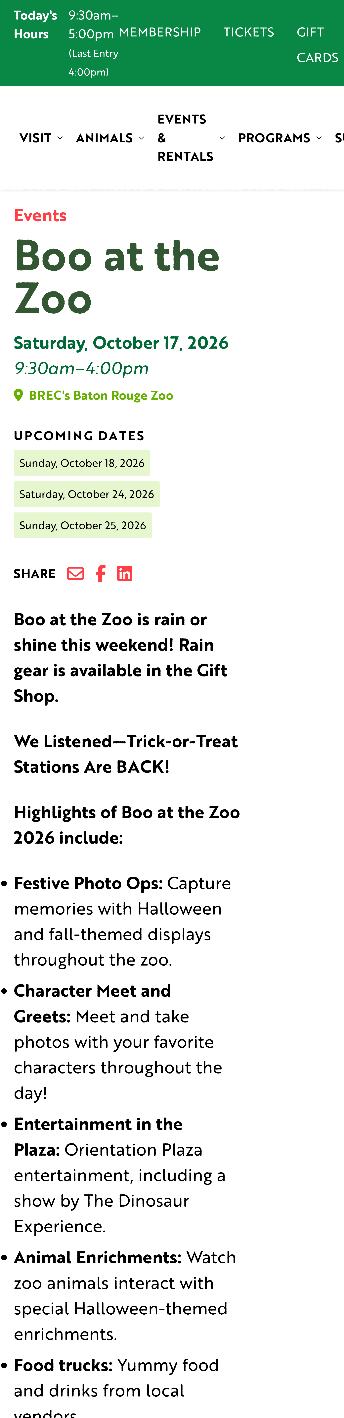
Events (40, 214)
